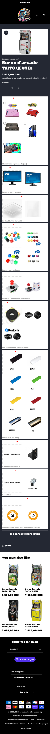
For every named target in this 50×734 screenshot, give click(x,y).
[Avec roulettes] (33, 483)
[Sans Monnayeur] (12, 454)
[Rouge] (33, 405)
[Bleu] (12, 385)
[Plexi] (12, 209)
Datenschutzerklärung (18, 719)
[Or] (33, 426)
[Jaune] (12, 405)
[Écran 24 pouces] (12, 180)
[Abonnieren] (40, 649)
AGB (32, 719)
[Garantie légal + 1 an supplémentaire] (33, 515)
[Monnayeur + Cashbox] (33, 454)
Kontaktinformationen (15, 724)
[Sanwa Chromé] (33, 258)
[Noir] (12, 364)
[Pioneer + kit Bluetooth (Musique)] (12, 336)
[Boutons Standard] (12, 237)
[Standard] (12, 315)
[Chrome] (12, 426)
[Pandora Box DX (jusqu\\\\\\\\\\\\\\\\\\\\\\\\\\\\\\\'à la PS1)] (12, 111)
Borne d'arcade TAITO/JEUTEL (9, 590)
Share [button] (8, 545)
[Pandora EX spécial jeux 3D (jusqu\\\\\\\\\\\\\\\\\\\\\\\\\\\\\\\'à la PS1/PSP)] (12, 131)
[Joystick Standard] (12, 286)
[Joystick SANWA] (33, 286)
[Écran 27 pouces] (33, 180)
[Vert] (33, 385)
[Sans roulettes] (12, 483)
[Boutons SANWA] (33, 237)
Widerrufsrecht (30, 715)
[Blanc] (33, 364)
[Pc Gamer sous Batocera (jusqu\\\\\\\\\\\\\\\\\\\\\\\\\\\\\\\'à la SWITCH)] (33, 131)
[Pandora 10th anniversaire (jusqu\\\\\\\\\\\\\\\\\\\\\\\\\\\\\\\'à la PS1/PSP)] (33, 111)
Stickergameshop (23, 712)
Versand (17, 78)
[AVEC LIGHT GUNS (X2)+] (12, 152)
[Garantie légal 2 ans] (12, 515)
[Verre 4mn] (33, 209)
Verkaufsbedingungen (38, 724)
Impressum (26, 728)
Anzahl (5, 83)
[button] (5, 15)
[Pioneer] (33, 315)
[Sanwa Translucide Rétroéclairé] (12, 258)
